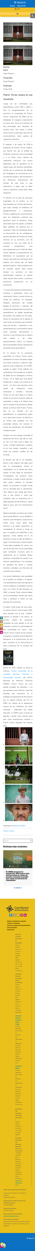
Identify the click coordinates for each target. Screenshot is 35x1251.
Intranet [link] (12, 6)
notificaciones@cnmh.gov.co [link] (11, 1216)
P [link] (7, 925)
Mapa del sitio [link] (21, 6)
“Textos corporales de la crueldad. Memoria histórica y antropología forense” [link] (17, 674)
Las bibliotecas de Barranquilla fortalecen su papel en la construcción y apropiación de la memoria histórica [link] (19, 875)
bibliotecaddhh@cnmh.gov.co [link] (18, 1183)
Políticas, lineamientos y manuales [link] (16, 921)
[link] (32, 15)
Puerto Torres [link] (8, 831)
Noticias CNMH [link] (19, 826)
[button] (14, 887)
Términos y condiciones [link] (13, 923)
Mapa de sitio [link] (10, 929)
